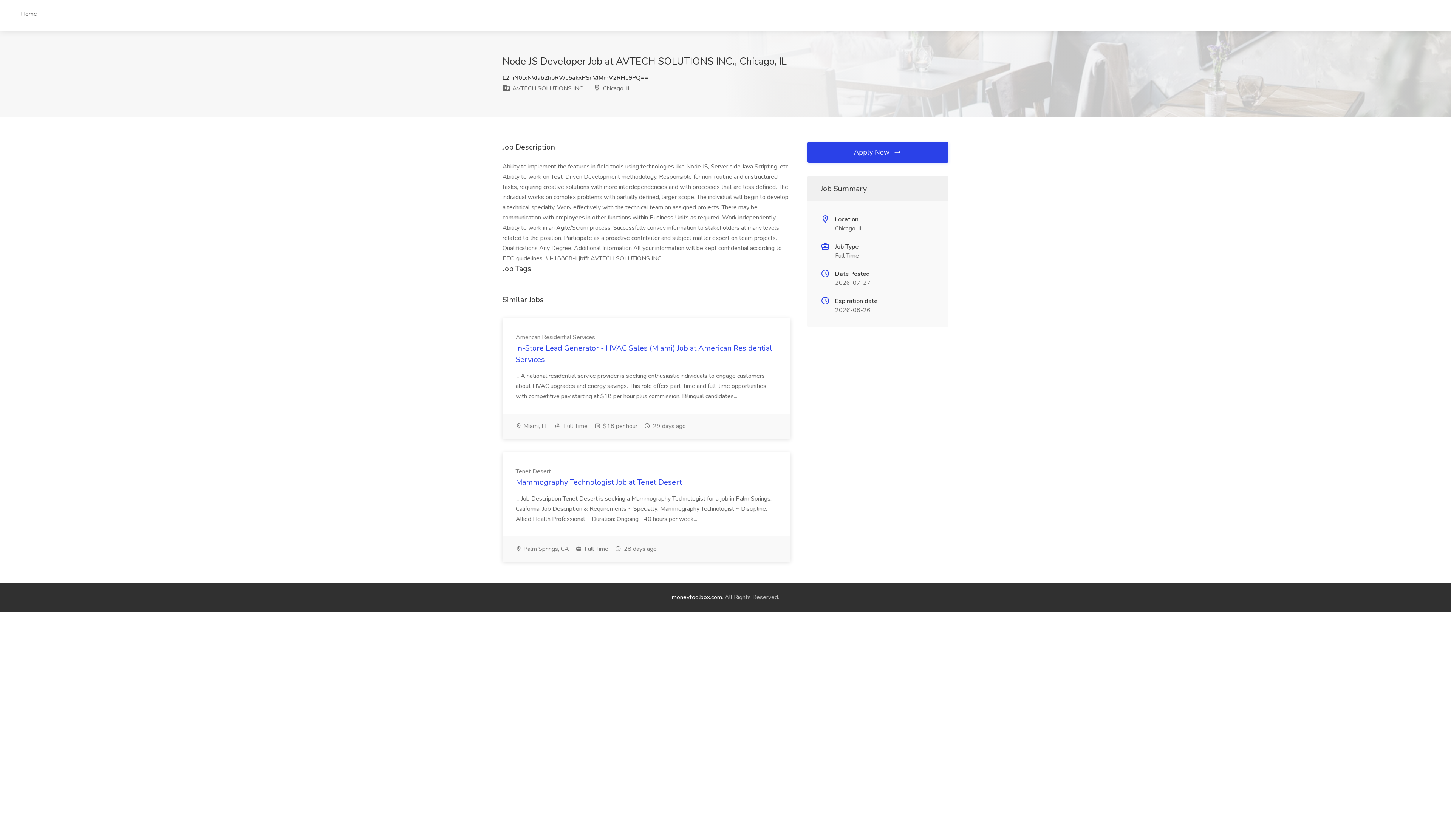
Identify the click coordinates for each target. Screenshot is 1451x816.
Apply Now (872, 152)
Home (29, 14)
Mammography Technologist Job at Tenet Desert (599, 482)
